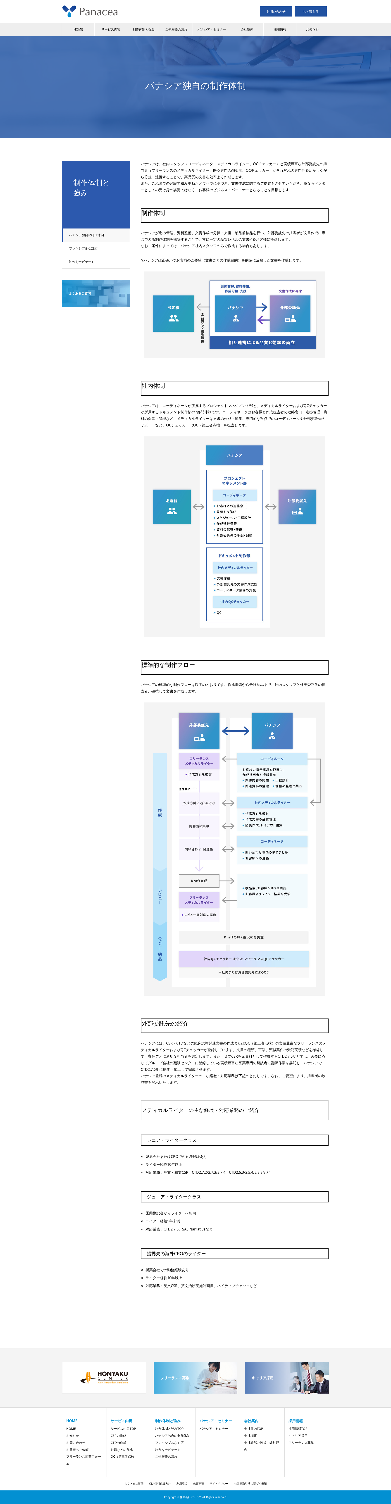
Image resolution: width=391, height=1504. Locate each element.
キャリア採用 (298, 1435)
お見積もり (311, 11)
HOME (78, 29)
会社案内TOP (253, 1428)
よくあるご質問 (133, 1483)
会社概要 (250, 1435)
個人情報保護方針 (160, 1483)
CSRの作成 (118, 1435)
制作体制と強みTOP (169, 1428)
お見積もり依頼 (77, 1449)
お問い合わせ (276, 11)
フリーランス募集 (301, 1442)
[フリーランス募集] (195, 1391)
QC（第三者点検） (124, 1456)
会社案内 (247, 29)
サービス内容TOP (123, 1428)
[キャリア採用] (287, 1391)
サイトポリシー (219, 1483)
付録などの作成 (122, 1449)
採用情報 (280, 29)
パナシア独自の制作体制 (86, 235)
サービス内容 (110, 29)
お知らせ (312, 29)
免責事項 (198, 1483)
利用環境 (181, 1483)
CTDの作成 (118, 1442)
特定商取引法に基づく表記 (250, 1483)
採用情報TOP (297, 1428)
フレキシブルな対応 (83, 248)
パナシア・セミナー (212, 29)
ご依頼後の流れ (176, 29)
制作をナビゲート (81, 261)
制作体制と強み (144, 29)
